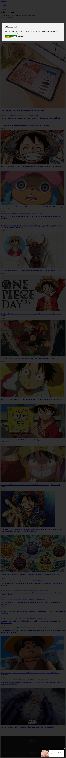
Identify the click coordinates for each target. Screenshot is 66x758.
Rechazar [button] (14, 36)
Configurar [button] (20, 36)
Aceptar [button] (8, 36)
